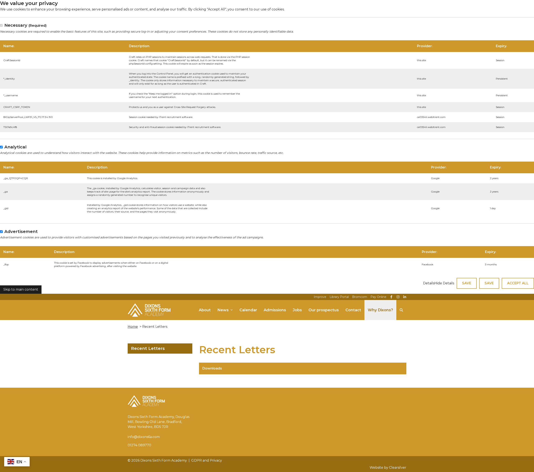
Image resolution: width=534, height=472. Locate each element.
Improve (320, 297)
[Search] (401, 310)
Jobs (297, 310)
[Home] (149, 310)
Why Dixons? (380, 310)
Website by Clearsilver (388, 467)
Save (466, 283)
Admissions (275, 310)
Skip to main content (20, 289)
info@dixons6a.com (144, 437)
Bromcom (359, 297)
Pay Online (378, 297)
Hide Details (444, 283)
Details (428, 283)
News (223, 310)
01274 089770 (139, 445)
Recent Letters (148, 348)
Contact (353, 310)
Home (133, 327)
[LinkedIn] (404, 297)
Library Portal (339, 297)
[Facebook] (391, 297)
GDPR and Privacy (206, 460)
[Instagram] (398, 297)
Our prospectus (324, 310)
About (205, 310)
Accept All (518, 283)
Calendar (248, 310)
